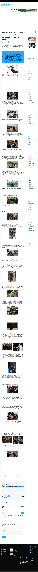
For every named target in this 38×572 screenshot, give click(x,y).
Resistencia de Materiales (32, 213)
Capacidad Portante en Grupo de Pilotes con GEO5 (16, 550)
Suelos (30, 224)
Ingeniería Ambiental (31, 155)
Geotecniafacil (6, 506)
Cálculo (30, 83)
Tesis (29, 232)
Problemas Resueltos (31, 201)
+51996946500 (4, 551)
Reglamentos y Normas (31, 211)
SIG (29, 218)
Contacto (10, 14)
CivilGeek (30, 96)
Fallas (29, 136)
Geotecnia (30, 146)
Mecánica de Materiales (31, 186)
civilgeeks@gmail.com (5, 554)
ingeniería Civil (31, 558)
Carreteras (30, 88)
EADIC (30, 121)
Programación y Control (31, 203)
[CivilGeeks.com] (6, 4)
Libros (30, 169)
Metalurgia (30, 190)
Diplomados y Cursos (31, 115)
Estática (30, 127)
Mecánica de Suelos (31, 188)
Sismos (30, 220)
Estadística (30, 125)
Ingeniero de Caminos (31, 560)
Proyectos (30, 207)
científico (14, 45)
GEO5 (29, 140)
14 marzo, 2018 (4, 476)
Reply (22, 506)
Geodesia (30, 142)
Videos (30, 245)
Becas (30, 77)
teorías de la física (13, 75)
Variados (30, 243)
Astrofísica (11, 395)
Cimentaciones (30, 94)
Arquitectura (30, 73)
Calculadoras (30, 81)
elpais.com (5, 458)
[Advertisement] (19, 20)
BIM (29, 79)
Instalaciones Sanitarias (31, 165)
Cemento (30, 92)
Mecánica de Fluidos (31, 184)
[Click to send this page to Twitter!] (20, 476)
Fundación (20, 423)
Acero (29, 60)
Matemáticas (30, 176)
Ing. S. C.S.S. (8, 484)
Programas (30, 205)
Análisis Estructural (31, 69)
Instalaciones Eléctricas (31, 163)
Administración (30, 62)
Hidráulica (30, 148)
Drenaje (30, 119)
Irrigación (30, 167)
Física (29, 138)
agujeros (19, 74)
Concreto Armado (31, 100)
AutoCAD (30, 75)
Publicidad (6, 14)
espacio (20, 300)
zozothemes (23, 569)
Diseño (30, 117)
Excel (29, 132)
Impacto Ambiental (31, 153)
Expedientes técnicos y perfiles (32, 134)
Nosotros (3, 14)
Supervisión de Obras (31, 226)
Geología (30, 144)
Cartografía (30, 90)
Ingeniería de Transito (31, 161)
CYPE (29, 109)
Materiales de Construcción (32, 178)
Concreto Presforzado (31, 102)
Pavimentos (30, 197)
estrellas (14, 46)
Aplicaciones (30, 71)
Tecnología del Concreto (31, 230)
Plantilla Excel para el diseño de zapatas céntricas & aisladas (23, 558)
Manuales (30, 174)
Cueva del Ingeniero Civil (32, 556)
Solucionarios (30, 222)
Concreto (30, 98)
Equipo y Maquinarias (31, 123)
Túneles (30, 239)
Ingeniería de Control (31, 159)
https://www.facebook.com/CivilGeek (15, 486)
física (20, 175)
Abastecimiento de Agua (31, 58)
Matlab (30, 180)
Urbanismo (30, 241)
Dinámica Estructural (31, 113)
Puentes (30, 209)
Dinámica (30, 111)
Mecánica (30, 182)
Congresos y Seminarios (31, 104)
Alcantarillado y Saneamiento (32, 67)
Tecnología (30, 228)
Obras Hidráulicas (31, 195)
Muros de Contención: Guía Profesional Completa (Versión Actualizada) (24, 550)
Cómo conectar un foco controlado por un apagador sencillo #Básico (24, 562)
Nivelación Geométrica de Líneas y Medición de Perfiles (16, 554)
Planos (30, 199)
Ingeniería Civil (30, 157)
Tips (29, 234)
